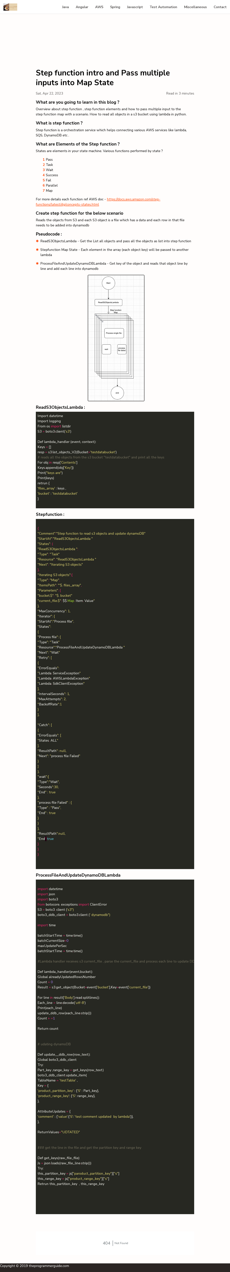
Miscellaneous (195, 7)
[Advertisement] (115, 38)
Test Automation (163, 7)
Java (65, 7)
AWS (99, 7)
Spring (115, 7)
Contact (220, 7)
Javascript (135, 7)
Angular (82, 7)
